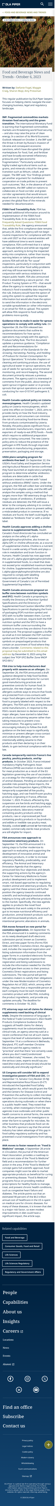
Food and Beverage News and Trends (25, 12)
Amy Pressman (32, 90)
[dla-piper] (11, 4)
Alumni (7, 1364)
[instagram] (28, 1379)
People (10, 1292)
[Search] (42, 4)
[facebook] (10, 1379)
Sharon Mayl (16, 90)
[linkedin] (19, 1390)
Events (6, 1355)
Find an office (17, 1407)
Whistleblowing (27, 1463)
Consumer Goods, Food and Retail (22, 1246)
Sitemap (25, 1476)
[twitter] (45, 1379)
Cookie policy (27, 1452)
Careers (11, 1331)
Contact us (14, 1426)
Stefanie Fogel (23, 87)
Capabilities (15, 1302)
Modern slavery (27, 1457)
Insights (11, 1321)
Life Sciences (11, 1254)
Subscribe (13, 1416)
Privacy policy (27, 1440)
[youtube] (36, 1390)
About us (12, 1312)
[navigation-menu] (50, 4)
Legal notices (27, 1446)
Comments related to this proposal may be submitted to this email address (25, 651)
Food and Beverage (14, 1237)
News (6, 1347)
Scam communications (27, 1469)
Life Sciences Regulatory (17, 1263)
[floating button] (48, 1445)
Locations (8, 1339)
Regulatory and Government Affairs (23, 1272)
